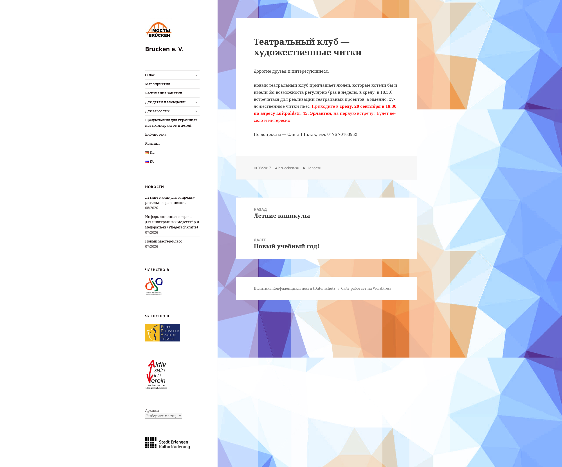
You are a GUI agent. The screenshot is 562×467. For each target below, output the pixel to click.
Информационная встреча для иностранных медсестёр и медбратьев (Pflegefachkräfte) (172, 222)
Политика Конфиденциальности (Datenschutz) (295, 288)
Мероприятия (157, 84)
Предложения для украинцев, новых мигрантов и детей (171, 123)
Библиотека (155, 134)
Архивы (152, 410)
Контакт (152, 143)
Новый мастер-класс (163, 241)
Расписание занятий (163, 93)
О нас (150, 75)
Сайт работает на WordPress (366, 288)
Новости (314, 167)
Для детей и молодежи (165, 102)
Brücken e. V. (164, 49)
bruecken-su (288, 167)
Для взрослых (157, 111)
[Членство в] (154, 286)
